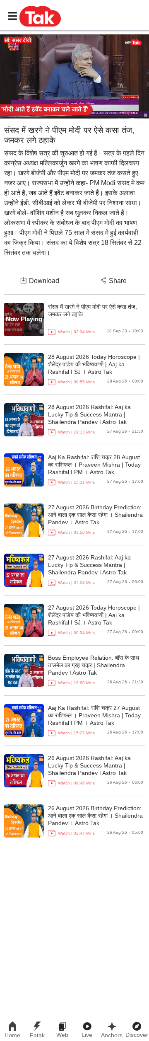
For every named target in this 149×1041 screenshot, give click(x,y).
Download (44, 280)
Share (118, 280)
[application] (74, 76)
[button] (40, 15)
